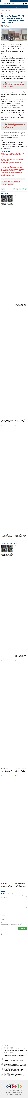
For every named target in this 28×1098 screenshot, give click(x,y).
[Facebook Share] (14, 189)
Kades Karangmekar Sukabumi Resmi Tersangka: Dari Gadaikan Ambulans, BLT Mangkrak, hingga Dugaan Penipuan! (14, 1054)
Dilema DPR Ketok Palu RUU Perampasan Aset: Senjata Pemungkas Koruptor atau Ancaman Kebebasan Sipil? (12, 159)
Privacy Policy (16, 1090)
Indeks (4, 1090)
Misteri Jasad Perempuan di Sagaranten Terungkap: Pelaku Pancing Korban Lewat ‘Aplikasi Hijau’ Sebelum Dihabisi (14, 1059)
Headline (7, 13)
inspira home (21, 179)
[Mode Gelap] (24, 4)
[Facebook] (7, 1086)
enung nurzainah (12, 179)
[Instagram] (15, 1086)
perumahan (17, 181)
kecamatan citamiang (7, 181)
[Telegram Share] (23, 189)
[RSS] (21, 1086)
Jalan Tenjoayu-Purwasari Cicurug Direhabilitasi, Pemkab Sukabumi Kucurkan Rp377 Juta (12, 170)
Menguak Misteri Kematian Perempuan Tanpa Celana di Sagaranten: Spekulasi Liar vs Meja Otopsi (15, 1075)
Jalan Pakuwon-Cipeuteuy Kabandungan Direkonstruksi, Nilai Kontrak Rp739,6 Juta (11, 163)
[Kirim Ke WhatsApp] (26, 189)
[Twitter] (10, 1086)
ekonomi (4, 179)
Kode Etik (9, 1090)
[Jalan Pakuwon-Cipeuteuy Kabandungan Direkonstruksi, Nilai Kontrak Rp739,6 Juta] (7, 364)
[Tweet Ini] (17, 189)
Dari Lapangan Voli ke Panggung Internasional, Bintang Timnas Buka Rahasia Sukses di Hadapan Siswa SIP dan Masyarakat (13, 174)
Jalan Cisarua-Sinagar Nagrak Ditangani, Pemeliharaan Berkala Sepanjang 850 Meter (11, 166)
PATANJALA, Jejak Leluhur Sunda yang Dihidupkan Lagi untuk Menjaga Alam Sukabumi (13, 1070)
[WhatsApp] (18, 1086)
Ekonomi (3, 13)
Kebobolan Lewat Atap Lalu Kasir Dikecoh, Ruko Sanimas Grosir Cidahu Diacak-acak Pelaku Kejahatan (12, 155)
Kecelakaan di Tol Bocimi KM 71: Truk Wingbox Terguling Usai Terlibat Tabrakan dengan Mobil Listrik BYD (15, 1049)
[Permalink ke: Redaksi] (2, 25)
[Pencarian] (26, 4)
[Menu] (2, 4)
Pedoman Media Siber (17, 1092)
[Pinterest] (13, 1086)
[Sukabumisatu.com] (8, 4)
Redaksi (5, 25)
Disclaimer (8, 1092)
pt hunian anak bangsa (7, 184)
